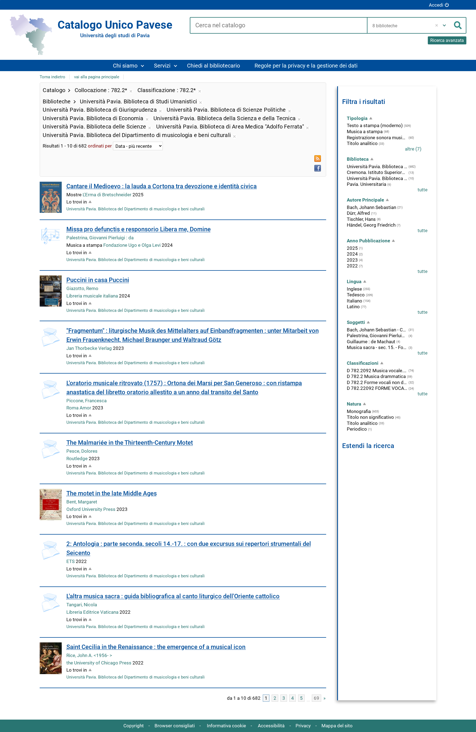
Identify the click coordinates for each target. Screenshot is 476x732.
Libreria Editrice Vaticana (93, 612)
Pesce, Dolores (82, 451)
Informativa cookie (226, 725)
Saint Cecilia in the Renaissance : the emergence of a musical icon (155, 646)
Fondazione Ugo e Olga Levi (132, 245)
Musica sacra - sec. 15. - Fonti (377, 347)
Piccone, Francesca (86, 400)
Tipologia (357, 118)
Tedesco (356, 294)
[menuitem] (128, 65)
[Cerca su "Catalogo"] (278, 25)
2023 (352, 260)
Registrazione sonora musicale (377, 137)
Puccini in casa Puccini (97, 280)
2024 (352, 254)
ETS (71, 561)
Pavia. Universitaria (366, 184)
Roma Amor (79, 408)
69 (316, 698)
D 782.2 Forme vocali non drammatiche (377, 382)
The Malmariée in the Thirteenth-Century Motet (129, 442)
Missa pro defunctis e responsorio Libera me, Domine (138, 229)
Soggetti (356, 322)
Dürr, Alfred (358, 213)
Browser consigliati (175, 725)
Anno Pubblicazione (368, 240)
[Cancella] (436, 25)
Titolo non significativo (370, 417)
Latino (353, 306)
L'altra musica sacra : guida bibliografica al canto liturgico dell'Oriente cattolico (173, 596)
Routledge (77, 458)
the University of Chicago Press (99, 663)
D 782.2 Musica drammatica (376, 376)
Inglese (354, 289)
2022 (352, 266)
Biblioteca (358, 159)
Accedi (436, 5)
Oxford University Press (91, 509)
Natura (354, 404)
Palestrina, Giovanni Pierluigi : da (100, 237)
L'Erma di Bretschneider (107, 194)
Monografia (359, 411)
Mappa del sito (337, 725)
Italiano (354, 301)
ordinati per (100, 146)
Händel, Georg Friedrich (371, 225)
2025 (352, 248)
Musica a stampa (365, 131)
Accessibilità (271, 725)
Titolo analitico (362, 143)
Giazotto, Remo (82, 288)
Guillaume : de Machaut (371, 341)
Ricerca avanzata (447, 40)
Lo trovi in (76, 202)
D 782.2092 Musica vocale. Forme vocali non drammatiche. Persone (377, 370)
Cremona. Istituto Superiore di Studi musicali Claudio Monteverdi (377, 172)
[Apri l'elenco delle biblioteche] (444, 25)
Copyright (133, 725)
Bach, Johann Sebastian (371, 207)
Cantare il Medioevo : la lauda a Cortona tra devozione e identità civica (161, 186)
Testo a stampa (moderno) (375, 125)
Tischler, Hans (361, 219)
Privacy (303, 725)
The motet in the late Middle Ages (111, 493)
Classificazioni (362, 363)
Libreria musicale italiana (92, 296)
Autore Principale (365, 200)
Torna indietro (52, 76)
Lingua (354, 281)
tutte (423, 189)
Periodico (357, 429)
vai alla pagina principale (96, 76)
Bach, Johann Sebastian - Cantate (377, 330)
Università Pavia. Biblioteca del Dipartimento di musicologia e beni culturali (135, 209)
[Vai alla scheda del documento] (51, 197)
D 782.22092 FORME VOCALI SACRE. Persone (377, 388)
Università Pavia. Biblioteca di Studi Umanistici (377, 178)
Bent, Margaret (81, 502)
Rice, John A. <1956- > (89, 655)
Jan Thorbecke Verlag (89, 348)
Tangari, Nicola (81, 604)
